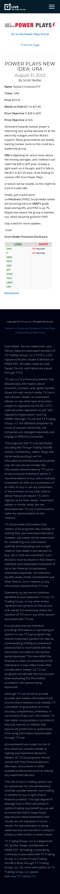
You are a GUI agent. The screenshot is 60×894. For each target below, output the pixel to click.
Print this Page (30, 45)
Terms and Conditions (29, 328)
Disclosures (11, 293)
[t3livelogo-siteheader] (15, 7)
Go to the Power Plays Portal (30, 34)
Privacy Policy (48, 328)
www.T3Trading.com (23, 876)
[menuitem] (51, 6)
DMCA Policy (39, 332)
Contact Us (10, 328)
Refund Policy (23, 332)
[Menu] (50, 6)
